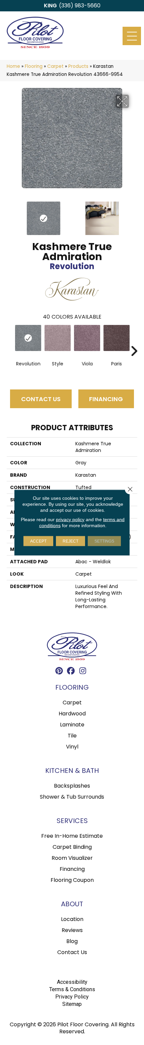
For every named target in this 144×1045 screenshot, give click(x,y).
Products (78, 66)
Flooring (34, 66)
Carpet (55, 66)
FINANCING (106, 399)
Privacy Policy (72, 997)
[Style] (57, 338)
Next (134, 215)
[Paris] (116, 338)
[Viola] (87, 338)
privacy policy (70, 519)
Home (13, 66)
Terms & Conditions (72, 989)
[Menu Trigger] (132, 36)
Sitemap (72, 1004)
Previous (10, 215)
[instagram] (83, 672)
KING (50, 5)
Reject (70, 541)
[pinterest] (59, 672)
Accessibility (72, 982)
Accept (38, 541)
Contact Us (41, 399)
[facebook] (71, 672)
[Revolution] (28, 338)
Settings (104, 541)
